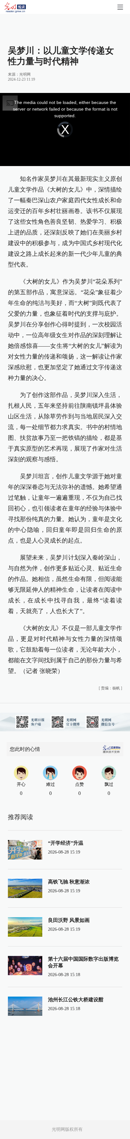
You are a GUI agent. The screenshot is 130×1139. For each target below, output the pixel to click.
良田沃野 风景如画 (69, 920)
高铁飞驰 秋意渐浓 (69, 881)
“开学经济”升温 (65, 843)
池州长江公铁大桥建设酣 (75, 999)
